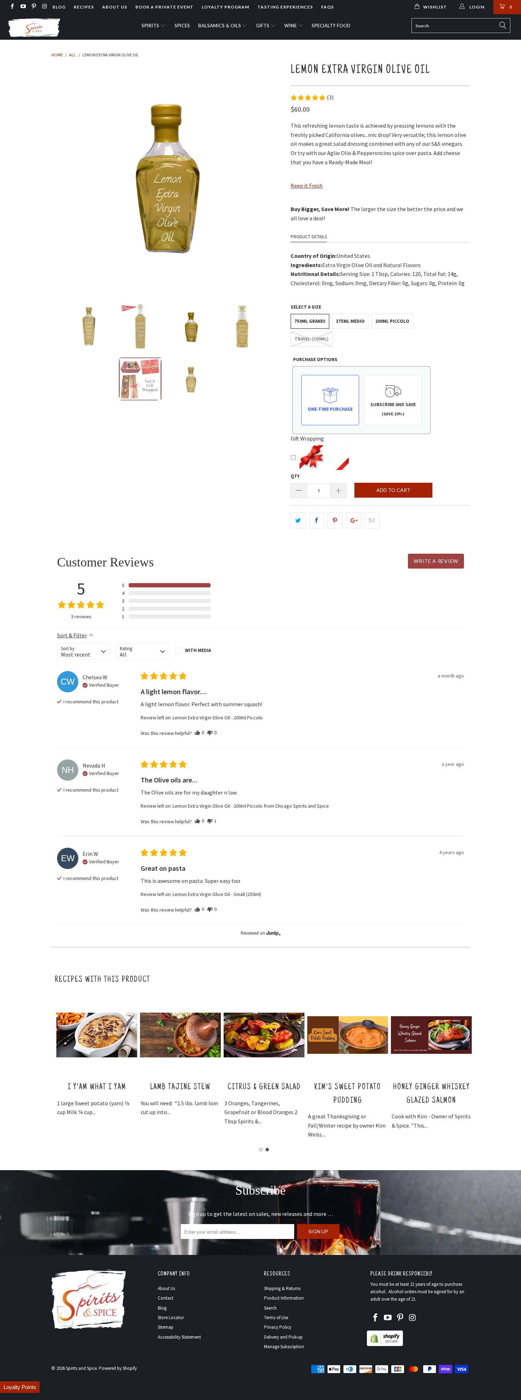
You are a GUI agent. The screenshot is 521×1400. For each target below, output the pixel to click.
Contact (165, 1298)
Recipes (84, 7)
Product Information (284, 1298)
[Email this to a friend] (372, 521)
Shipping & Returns (282, 1288)
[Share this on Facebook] (316, 521)
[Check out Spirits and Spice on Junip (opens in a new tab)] (273, 933)
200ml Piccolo (392, 321)
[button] (312, 97)
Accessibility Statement (179, 1337)
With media (198, 650)
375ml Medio (350, 321)
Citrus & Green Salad (264, 1087)
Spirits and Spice (81, 1368)
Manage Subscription (284, 1347)
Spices (182, 25)
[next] (271, 176)
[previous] (64, 176)
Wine (291, 25)
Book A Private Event (164, 7)
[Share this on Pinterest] (335, 521)
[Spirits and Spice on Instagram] (44, 7)
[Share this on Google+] (353, 521)
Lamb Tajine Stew (180, 1087)
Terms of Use (276, 1318)
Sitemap (165, 1327)
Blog (59, 7)
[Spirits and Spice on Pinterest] (33, 7)
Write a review (436, 561)
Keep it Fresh (307, 185)
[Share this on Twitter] (298, 521)
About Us (114, 7)
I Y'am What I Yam (97, 1087)
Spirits (150, 25)
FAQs (327, 7)
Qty (295, 476)
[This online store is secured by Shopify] (385, 1344)
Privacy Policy (277, 1327)
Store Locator (171, 1318)
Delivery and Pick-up (283, 1337)
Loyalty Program (225, 7)
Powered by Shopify (118, 1368)
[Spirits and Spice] (45, 27)
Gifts (263, 25)
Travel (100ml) (312, 339)
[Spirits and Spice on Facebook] (12, 7)
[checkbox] (201, 650)
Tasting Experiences (285, 7)
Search (270, 1308)
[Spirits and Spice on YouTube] (22, 7)
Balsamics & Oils (220, 25)
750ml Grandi (310, 321)
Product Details (309, 237)
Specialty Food (331, 25)
